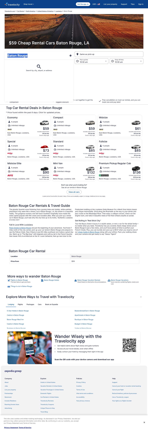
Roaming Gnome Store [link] (12, 404)
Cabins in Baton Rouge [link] (15, 315)
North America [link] (30, 11)
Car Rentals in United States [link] (49, 397)
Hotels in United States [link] (47, 382)
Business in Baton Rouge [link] (16, 328)
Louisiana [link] (59, 11)
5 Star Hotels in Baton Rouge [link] (18, 311)
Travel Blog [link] (44, 412)
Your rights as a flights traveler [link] (122, 401)
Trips (133, 4)
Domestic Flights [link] (45, 393)
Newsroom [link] (8, 397)
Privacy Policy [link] (81, 382)
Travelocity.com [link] (10, 11)
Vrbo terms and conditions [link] (84, 393)
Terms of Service (25, 428)
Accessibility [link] (80, 397)
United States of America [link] (45, 11)
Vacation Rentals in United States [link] (51, 386)
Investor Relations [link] (10, 401)
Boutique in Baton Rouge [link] (84, 319)
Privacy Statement (11, 428)
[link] (23, 282)
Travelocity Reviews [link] (47, 401)
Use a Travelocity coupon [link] (120, 397)
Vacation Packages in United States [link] (52, 390)
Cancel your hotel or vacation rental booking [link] (126, 386)
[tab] (11, 304)
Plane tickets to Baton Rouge (20, 228)
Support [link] (114, 382)
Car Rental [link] (20, 11)
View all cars (74, 192)
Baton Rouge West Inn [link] (15, 319)
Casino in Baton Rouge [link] (15, 324)
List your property (110, 4)
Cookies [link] (79, 386)
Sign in (140, 4)
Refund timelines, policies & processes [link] (124, 393)
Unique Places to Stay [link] (47, 408)
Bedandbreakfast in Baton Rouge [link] (87, 311)
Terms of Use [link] (80, 390)
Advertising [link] (8, 408)
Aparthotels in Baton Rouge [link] (85, 315)
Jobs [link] (6, 386)
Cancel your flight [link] (118, 390)
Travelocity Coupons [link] (47, 404)
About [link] (6, 382)
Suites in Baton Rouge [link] (83, 328)
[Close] (144, 422)
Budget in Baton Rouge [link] (83, 324)
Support (124, 4)
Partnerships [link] (9, 393)
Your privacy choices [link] (83, 401)
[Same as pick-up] (109, 54)
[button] (74, 82)
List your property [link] (10, 390)
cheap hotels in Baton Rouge (89, 232)
